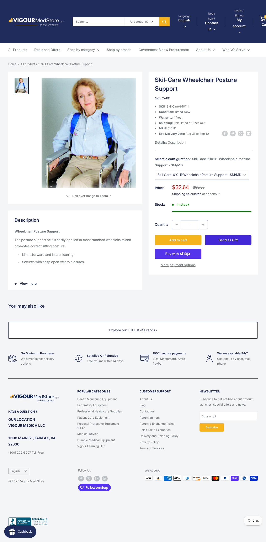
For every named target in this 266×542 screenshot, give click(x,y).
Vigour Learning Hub (91, 446)
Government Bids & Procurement (164, 50)
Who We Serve (233, 50)
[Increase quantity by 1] (203, 224)
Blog (143, 405)
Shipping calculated (186, 194)
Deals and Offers (47, 50)
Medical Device (87, 434)
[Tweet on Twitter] (241, 133)
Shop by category (81, 50)
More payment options (178, 265)
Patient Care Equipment (93, 417)
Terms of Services (152, 448)
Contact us (147, 411)
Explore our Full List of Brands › (133, 330)
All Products (17, 50)
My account (239, 23)
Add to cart (178, 240)
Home (12, 64)
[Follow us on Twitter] (89, 478)
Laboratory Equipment (92, 405)
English (15, 471)
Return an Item (150, 417)
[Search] (164, 21)
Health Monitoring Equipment (97, 399)
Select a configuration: (202, 162)
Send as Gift (228, 240)
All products (28, 64)
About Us (203, 50)
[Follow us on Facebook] (81, 478)
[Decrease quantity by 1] (176, 224)
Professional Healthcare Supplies (99, 411)
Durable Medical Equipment (96, 440)
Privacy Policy (149, 442)
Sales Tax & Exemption (155, 430)
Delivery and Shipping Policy (159, 436)
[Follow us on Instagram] (97, 478)
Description (177, 143)
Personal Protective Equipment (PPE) (98, 425)
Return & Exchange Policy (157, 423)
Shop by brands (119, 50)
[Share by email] (248, 133)
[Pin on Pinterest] (233, 133)
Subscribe (212, 427)
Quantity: (162, 224)
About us (146, 399)
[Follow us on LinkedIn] (105, 478)
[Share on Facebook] (225, 133)
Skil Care (162, 98)
